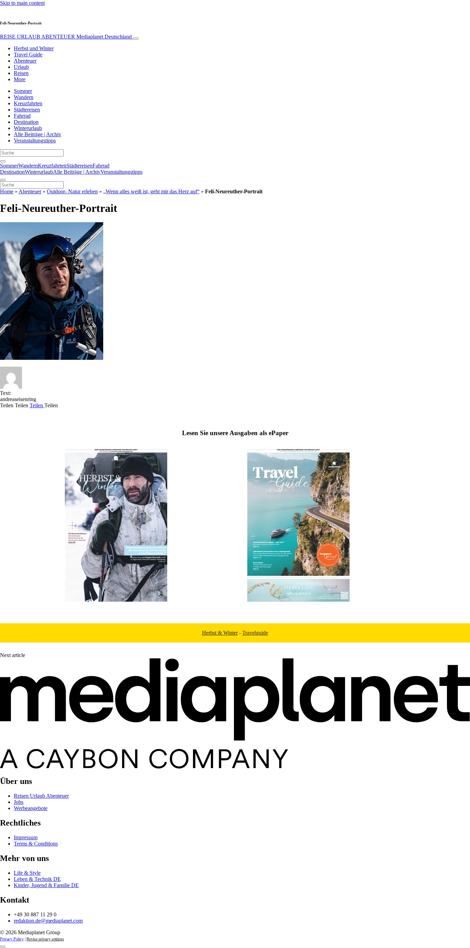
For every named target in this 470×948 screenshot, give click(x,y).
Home (6, 191)
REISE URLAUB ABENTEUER (66, 37)
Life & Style (27, 873)
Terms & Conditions (36, 844)
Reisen (21, 73)
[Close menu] (3, 180)
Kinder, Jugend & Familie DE (46, 885)
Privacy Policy (12, 939)
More (19, 79)
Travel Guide (28, 54)
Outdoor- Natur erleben (72, 191)
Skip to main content (22, 3)
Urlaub (21, 67)
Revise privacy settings (45, 939)
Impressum (26, 837)
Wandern (23, 97)
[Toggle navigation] (136, 38)
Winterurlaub (28, 128)
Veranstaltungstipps (35, 140)
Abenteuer (25, 61)
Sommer (23, 91)
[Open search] (3, 161)
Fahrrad (22, 116)
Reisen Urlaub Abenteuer (41, 796)
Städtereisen (27, 109)
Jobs (18, 802)
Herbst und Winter (34, 48)
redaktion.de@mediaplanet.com (48, 921)
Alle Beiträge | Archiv (37, 134)
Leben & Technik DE (37, 879)
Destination (26, 122)
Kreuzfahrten (28, 103)
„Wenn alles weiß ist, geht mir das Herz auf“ (151, 191)
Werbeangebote (30, 808)
